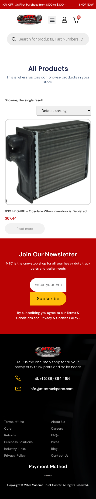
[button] (52, 20)
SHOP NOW (86, 5)
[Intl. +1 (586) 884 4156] (18, 378)
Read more (25, 229)
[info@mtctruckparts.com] (18, 388)
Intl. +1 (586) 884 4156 (52, 378)
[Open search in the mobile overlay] (48, 39)
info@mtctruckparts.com (52, 388)
